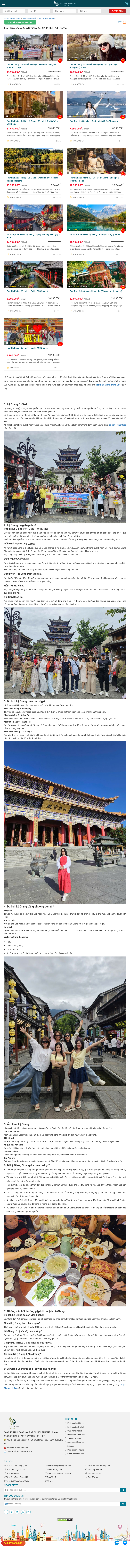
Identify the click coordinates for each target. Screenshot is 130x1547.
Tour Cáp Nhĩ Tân (94, 1469)
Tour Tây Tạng (53, 1477)
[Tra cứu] (123, 1504)
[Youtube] (23, 1512)
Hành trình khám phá (76, 1435)
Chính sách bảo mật (75, 1454)
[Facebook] (6, 1512)
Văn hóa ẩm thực (74, 1438)
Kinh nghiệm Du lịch (75, 1427)
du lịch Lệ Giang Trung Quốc (108, 385)
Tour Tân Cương (94, 1473)
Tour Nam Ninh (12, 1473)
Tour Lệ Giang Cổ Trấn (15, 1469)
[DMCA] (65, 1520)
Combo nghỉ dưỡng (75, 1442)
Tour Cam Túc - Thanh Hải (17, 1477)
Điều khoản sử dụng (75, 1450)
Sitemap (70, 1446)
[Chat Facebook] (125, 1542)
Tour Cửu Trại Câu (54, 1469)
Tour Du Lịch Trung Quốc (16, 1466)
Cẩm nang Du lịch (74, 1431)
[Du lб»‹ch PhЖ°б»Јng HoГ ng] (12, 1423)
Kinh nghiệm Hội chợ (76, 1423)
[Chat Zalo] (117, 1542)
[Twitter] (17, 1512)
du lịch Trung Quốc (117, 425)
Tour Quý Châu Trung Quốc (17, 1481)
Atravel (50, 1481)
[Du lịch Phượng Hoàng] (65, 3)
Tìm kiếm (118, 11)
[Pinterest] (12, 1512)
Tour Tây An (92, 1477)
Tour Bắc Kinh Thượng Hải (98, 1466)
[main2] (126, 3)
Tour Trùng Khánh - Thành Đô (59, 1473)
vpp (55, 1499)
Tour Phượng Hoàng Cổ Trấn (59, 1466)
